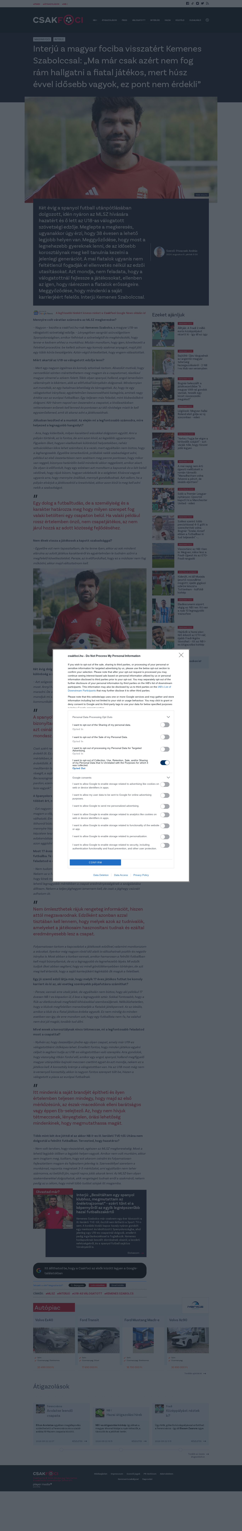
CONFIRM (95, 862)
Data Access (121, 875)
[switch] (165, 724)
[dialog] (121, 765)
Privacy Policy (141, 875)
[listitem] (121, 717)
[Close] (182, 656)
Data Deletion (101, 875)
